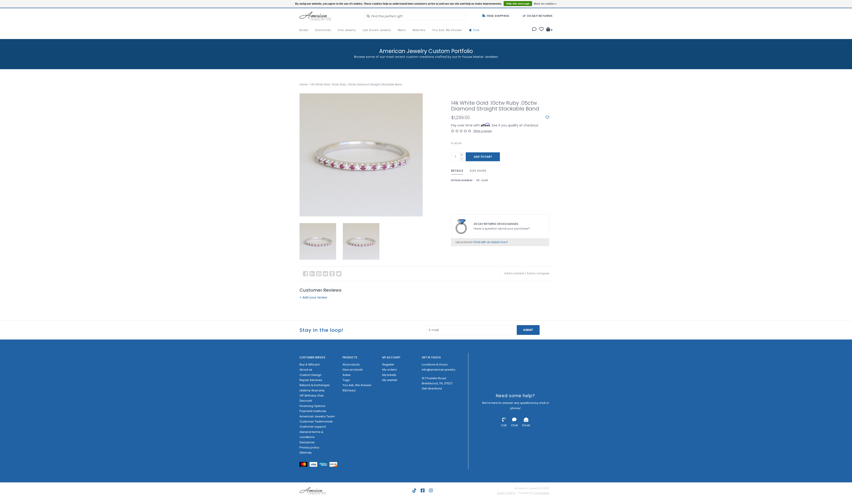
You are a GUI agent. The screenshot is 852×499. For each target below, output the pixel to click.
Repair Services (311, 380)
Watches (419, 30)
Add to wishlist (514, 273)
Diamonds (323, 30)
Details (457, 171)
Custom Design (310, 375)
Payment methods (313, 411)
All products (351, 364)
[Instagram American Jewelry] (431, 490)
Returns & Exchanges (315, 385)
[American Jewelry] (329, 16)
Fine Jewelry (347, 30)
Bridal (304, 30)
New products (353, 369)
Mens (402, 30)
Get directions (432, 388)
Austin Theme (506, 493)
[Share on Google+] (312, 273)
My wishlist (389, 380)
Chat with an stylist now (489, 242)
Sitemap (306, 452)
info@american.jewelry (438, 369)
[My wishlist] (541, 30)
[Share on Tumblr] (332, 273)
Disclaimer (307, 442)
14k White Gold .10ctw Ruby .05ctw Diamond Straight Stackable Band (356, 84)
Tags (346, 380)
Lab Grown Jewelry (377, 30)
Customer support (313, 426)
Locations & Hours (435, 364)
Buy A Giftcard (310, 364)
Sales (347, 375)
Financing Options (312, 406)
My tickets (389, 375)
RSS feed (349, 390)
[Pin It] (318, 273)
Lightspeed (541, 493)
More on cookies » (545, 3)
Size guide (478, 171)
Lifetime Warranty (312, 390)
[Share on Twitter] (338, 273)
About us (306, 369)
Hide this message (518, 3)
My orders (389, 369)
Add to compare (538, 273)
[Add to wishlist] (547, 117)
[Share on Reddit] (325, 273)
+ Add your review (313, 297)
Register (388, 364)
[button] (534, 30)
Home (303, 84)
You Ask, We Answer (447, 30)
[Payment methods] (305, 465)
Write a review (482, 131)
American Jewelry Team (317, 416)
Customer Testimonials (316, 421)
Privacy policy (309, 447)
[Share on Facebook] (305, 273)
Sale (476, 30)
